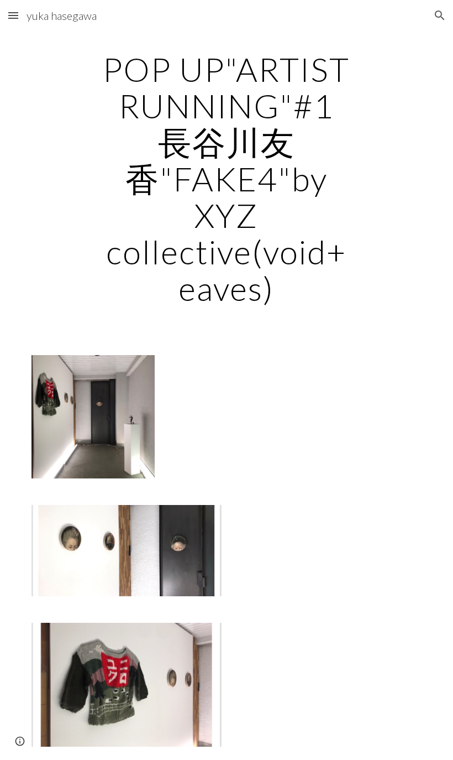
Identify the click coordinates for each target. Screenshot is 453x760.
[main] (226, 178)
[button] (13, 15)
